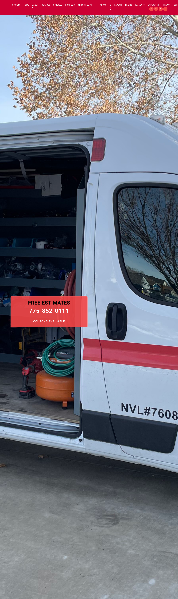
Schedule (57, 5)
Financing (102, 5)
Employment (154, 5)
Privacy (167, 5)
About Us (35, 6)
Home (26, 5)
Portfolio (70, 5)
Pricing (128, 5)
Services (46, 5)
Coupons (16, 5)
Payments (140, 5)
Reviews (118, 5)
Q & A (110, 7)
